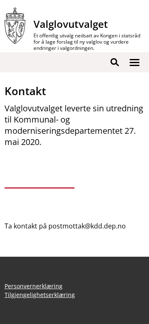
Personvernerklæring (33, 286)
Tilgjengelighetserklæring (40, 295)
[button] (134, 62)
